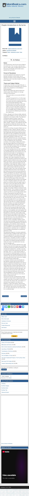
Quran (21, 52)
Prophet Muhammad (6, 325)
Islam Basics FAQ (5, 349)
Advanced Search (5, 392)
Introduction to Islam (15, 52)
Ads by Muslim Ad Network (14, 17)
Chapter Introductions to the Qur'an (15, 48)
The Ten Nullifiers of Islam (7, 355)
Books (9, 52)
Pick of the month (5, 318)
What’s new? (4, 316)
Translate (9, 377)
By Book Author (5, 388)
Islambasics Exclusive (6, 321)
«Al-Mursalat (5, 296)
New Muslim (4, 327)
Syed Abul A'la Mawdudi (11, 50)
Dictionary (4, 353)
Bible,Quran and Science (7, 344)
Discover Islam (5, 323)
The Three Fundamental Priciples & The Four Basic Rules (13, 357)
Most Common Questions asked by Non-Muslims (12, 346)
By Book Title (4, 390)
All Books (4, 383)
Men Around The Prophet (7, 361)
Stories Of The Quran (6, 342)
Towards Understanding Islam (8, 363)
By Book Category (5, 385)
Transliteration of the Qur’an (7, 351)
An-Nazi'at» (23, 296)
